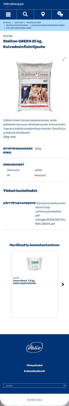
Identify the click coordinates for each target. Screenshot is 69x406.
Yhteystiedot (34, 365)
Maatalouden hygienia (17, 25)
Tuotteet (18, 22)
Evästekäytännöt (34, 371)
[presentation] (6, 284)
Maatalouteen (34, 22)
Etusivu (7, 22)
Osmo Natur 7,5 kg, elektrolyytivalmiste (24, 282)
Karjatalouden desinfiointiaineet (48, 25)
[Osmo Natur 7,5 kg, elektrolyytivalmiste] (34, 263)
